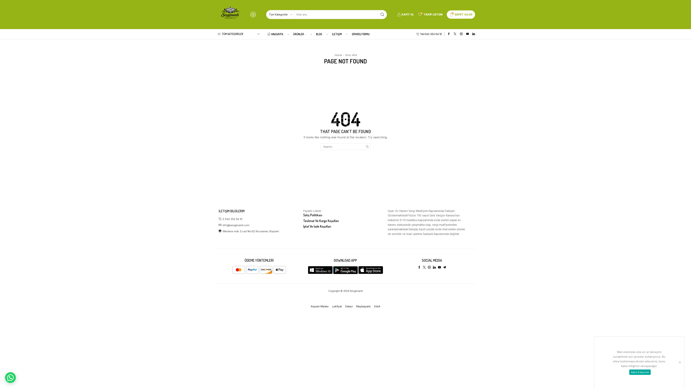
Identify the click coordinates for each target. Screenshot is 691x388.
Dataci (349, 306)
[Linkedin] (473, 34)
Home (338, 55)
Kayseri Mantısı (320, 306)
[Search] (367, 146)
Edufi (377, 306)
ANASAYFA (277, 34)
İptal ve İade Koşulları (317, 226)
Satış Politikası (312, 215)
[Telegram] (444, 267)
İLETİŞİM (337, 34)
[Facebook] (449, 34)
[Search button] (382, 14)
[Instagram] (461, 34)
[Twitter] (455, 34)
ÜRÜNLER (298, 34)
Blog (319, 34)
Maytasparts (363, 306)
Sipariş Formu (361, 34)
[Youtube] (467, 34)
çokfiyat (337, 306)
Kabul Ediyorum (640, 372)
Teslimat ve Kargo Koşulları (321, 221)
